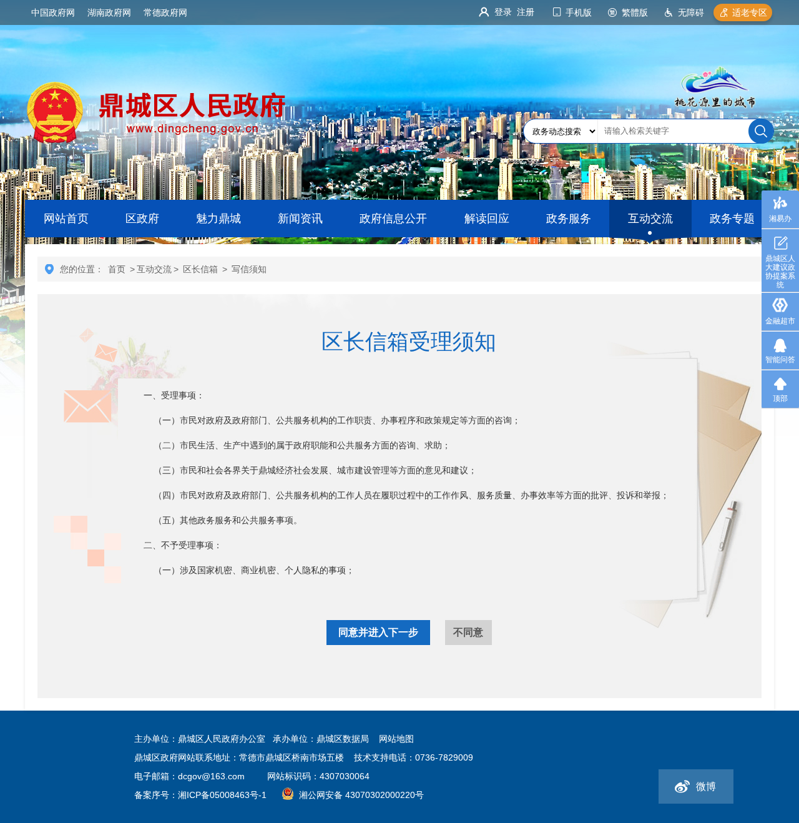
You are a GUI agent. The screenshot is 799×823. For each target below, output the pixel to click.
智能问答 (780, 359)
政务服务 (568, 218)
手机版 (579, 12)
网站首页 (66, 218)
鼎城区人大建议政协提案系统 (780, 271)
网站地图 (396, 739)
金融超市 (780, 321)
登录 (503, 12)
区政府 (142, 218)
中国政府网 (53, 12)
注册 (525, 12)
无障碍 (691, 12)
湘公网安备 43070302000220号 (361, 795)
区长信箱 (200, 269)
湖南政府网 (109, 12)
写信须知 (249, 269)
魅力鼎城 (218, 218)
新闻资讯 (300, 218)
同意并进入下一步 (378, 632)
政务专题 (732, 218)
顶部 (780, 398)
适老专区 (749, 12)
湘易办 (780, 218)
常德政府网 (165, 12)
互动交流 (650, 218)
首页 (116, 269)
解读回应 (486, 218)
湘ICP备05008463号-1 (222, 795)
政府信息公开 (393, 218)
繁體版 (635, 12)
